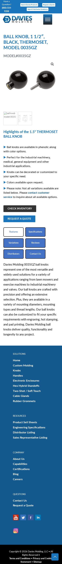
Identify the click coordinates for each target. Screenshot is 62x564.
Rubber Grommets (24, 401)
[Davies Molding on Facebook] (31, 517)
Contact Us (20, 500)
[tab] (13, 232)
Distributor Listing (24, 432)
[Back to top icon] (55, 557)
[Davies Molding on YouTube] (16, 517)
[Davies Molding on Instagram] (16, 530)
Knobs (17, 370)
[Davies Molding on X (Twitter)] (24, 517)
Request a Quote (23, 505)
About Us (18, 459)
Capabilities (20, 464)
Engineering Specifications (29, 427)
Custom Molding (23, 365)
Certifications (21, 469)
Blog (15, 474)
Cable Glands (21, 396)
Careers (18, 479)
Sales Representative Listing (30, 437)
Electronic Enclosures (26, 380)
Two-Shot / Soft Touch (27, 391)
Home (16, 360)
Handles (18, 375)
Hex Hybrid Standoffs (26, 385)
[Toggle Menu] (47, 19)
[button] (52, 64)
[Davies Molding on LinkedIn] (39, 517)
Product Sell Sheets (25, 422)
